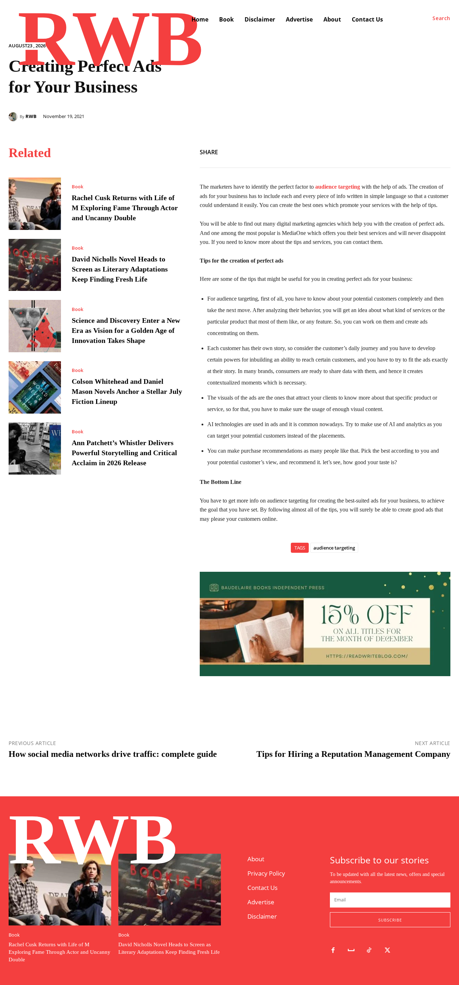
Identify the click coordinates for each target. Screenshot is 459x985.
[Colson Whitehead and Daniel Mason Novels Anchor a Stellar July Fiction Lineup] (35, 387)
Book (77, 186)
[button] (441, 18)
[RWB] (14, 116)
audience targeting (334, 548)
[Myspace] (351, 950)
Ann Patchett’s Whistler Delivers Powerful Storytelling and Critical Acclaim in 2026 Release (124, 453)
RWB (31, 116)
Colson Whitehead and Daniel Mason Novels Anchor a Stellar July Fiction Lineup (127, 391)
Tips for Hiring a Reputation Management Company (353, 754)
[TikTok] (369, 950)
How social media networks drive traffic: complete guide (113, 754)
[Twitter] (427, 150)
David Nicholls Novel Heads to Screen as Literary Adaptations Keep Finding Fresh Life (120, 269)
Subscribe (390, 920)
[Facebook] (410, 150)
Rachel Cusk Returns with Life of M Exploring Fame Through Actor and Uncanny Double (125, 208)
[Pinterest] (443, 150)
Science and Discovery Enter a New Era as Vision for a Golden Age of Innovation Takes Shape (126, 330)
